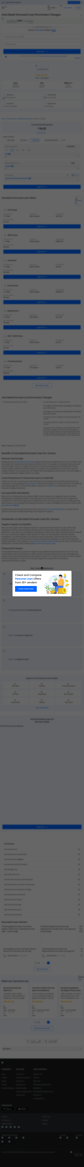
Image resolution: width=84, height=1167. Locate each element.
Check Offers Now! (26, 589)
